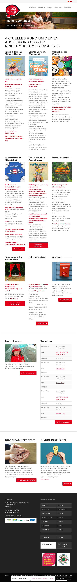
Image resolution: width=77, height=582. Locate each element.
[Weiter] (75, 21)
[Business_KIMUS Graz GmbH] (56, 453)
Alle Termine (14, 298)
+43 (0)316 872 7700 (13, 510)
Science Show (60, 369)
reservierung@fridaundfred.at (15, 244)
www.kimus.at (45, 479)
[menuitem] (32, 7)
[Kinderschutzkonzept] (20, 453)
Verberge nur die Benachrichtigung (42, 578)
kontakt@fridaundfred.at (12, 512)
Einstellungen (61, 578)
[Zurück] (2, 21)
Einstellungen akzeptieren (20, 578)
